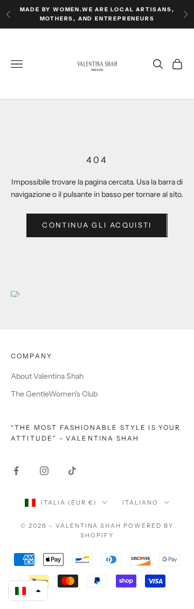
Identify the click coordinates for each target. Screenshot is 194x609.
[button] (28, 590)
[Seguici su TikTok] (72, 470)
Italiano (140, 502)
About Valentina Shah (47, 376)
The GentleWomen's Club (54, 394)
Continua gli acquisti (96, 225)
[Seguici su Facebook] (16, 470)
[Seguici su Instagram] (44, 470)
